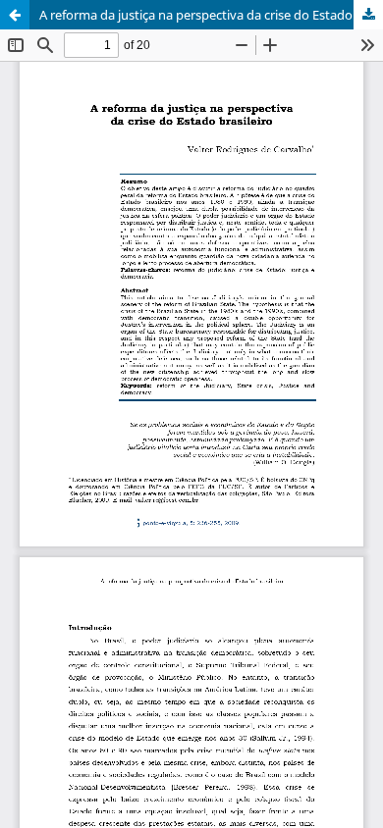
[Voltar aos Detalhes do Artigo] (14, 14)
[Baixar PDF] (368, 14)
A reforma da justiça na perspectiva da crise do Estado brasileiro (211, 15)
